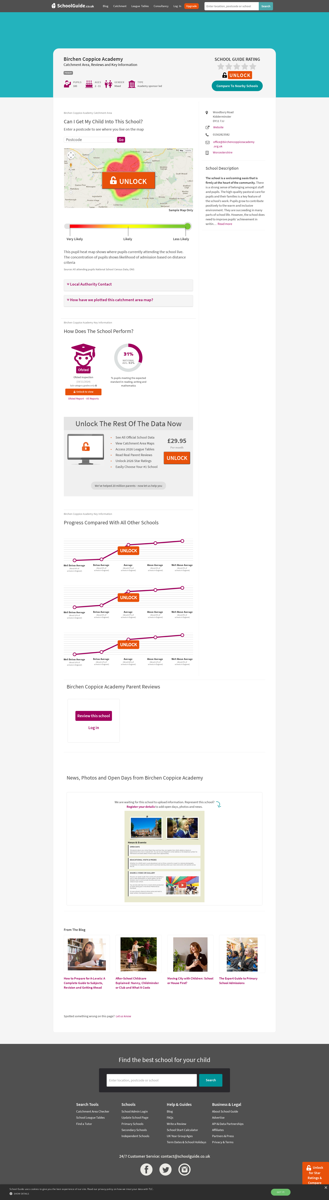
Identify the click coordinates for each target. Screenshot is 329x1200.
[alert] (164, 1192)
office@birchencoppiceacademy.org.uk (233, 144)
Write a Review (176, 1124)
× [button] (325, 1187)
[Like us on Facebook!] (145, 1169)
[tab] (128, 285)
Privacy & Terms (222, 1142)
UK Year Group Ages (180, 1136)
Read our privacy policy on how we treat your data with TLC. (120, 1189)
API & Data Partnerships (228, 1124)
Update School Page (134, 1117)
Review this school (93, 715)
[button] (128, 284)
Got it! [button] (281, 1192)
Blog (170, 1111)
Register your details (141, 807)
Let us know (123, 1016)
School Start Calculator (182, 1130)
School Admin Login (134, 1111)
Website (218, 127)
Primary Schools (132, 1124)
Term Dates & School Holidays (186, 1142)
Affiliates (218, 1130)
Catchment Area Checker (92, 1111)
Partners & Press (223, 1136)
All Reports (92, 398)
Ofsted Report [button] (76, 398)
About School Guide (225, 1111)
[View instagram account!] (183, 1169)
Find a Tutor (84, 1124)
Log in (93, 727)
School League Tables (90, 1117)
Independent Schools (135, 1136)
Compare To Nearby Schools (237, 86)
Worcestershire (222, 152)
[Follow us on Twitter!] (164, 1169)
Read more (224, 224)
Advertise (218, 1117)
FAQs (170, 1117)
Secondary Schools (134, 1130)
